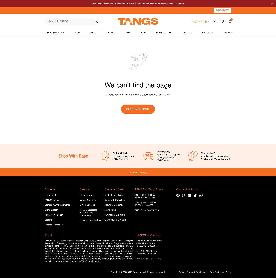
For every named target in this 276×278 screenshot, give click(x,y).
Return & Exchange (113, 205)
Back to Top (140, 172)
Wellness (207, 33)
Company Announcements (57, 205)
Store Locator (51, 210)
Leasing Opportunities (90, 220)
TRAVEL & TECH (164, 33)
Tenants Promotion (54, 225)
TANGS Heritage (53, 200)
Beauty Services (88, 200)
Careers (48, 220)
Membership (110, 210)
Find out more (177, 3)
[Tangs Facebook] (178, 195)
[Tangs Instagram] (183, 195)
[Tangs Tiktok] (195, 195)
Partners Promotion (54, 215)
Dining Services (87, 205)
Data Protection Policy (220, 272)
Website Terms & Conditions (192, 272)
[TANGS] (138, 21)
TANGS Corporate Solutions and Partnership (88, 212)
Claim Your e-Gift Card (115, 220)
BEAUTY (109, 33)
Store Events (51, 195)
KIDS (143, 33)
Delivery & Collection (114, 200)
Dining (227, 33)
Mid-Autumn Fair (55, 33)
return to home (138, 109)
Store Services (87, 195)
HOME (127, 33)
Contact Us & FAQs (113, 195)
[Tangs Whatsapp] (201, 195)
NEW (77, 33)
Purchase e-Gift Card (114, 215)
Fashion (187, 33)
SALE (92, 33)
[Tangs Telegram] (189, 195)
